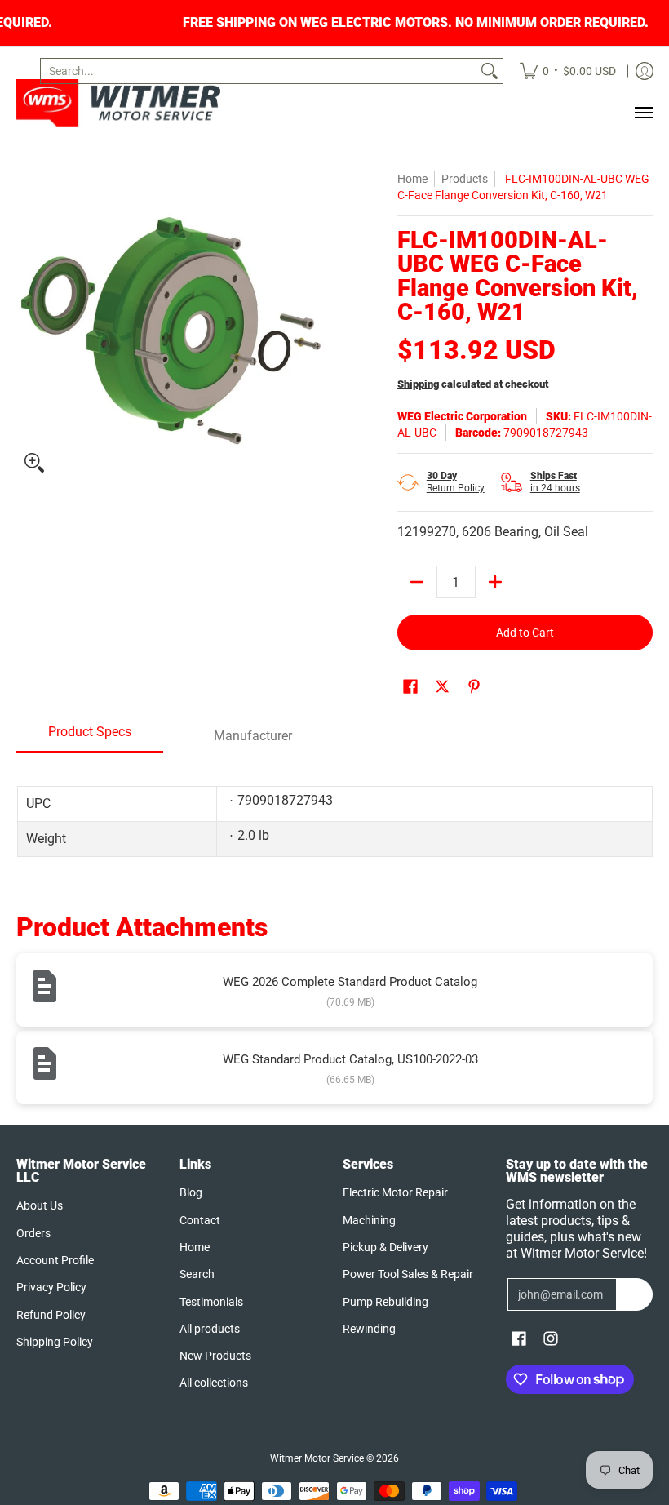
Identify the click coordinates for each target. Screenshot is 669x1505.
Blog (190, 1192)
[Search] (489, 71)
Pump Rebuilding (385, 1301)
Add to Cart (525, 632)
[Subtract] (416, 582)
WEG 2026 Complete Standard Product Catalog (350, 981)
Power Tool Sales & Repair (408, 1274)
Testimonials (211, 1301)
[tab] (89, 736)
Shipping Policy (54, 1341)
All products (209, 1328)
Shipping (418, 384)
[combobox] (258, 71)
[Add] (495, 582)
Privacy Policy (51, 1287)
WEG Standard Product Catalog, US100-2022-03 (350, 1059)
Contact (199, 1220)
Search (197, 1274)
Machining (369, 1220)
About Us (39, 1205)
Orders (33, 1233)
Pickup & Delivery (385, 1247)
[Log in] (644, 71)
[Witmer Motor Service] (118, 103)
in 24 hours (555, 482)
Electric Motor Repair (395, 1192)
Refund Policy (51, 1314)
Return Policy (456, 482)
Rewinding (369, 1328)
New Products (215, 1355)
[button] (410, 686)
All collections (213, 1382)
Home (412, 178)
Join (634, 1294)
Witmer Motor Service (317, 1458)
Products (464, 178)
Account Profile (55, 1260)
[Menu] (643, 112)
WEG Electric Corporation (462, 416)
